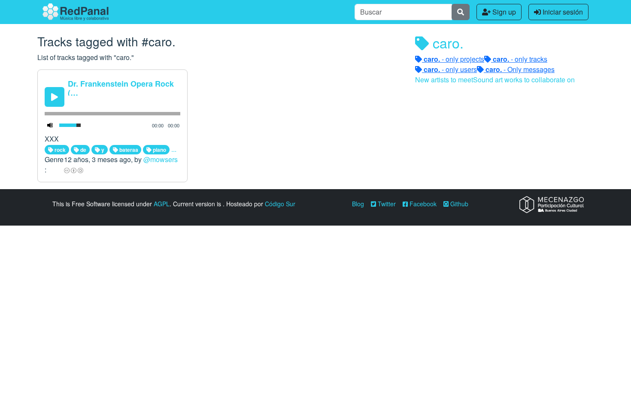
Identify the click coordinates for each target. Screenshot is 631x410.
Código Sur (280, 203)
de (82, 150)
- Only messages (520, 69)
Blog (358, 203)
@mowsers (160, 159)
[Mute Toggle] (50, 125)
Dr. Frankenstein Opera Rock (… (121, 88)
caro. (446, 42)
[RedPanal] (75, 12)
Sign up (503, 12)
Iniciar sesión (562, 12)
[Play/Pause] (54, 97)
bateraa (128, 150)
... (173, 149)
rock (59, 150)
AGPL (162, 203)
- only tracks (520, 59)
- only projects (454, 59)
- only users (450, 69)
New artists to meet (444, 79)
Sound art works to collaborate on (524, 79)
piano (159, 150)
